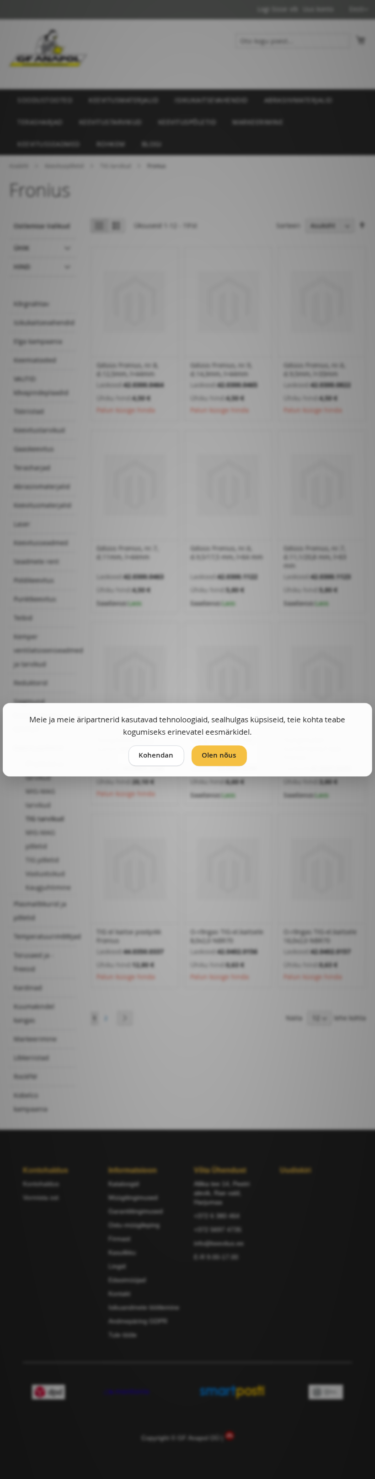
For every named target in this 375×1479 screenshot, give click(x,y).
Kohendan (156, 755)
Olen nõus (219, 755)
